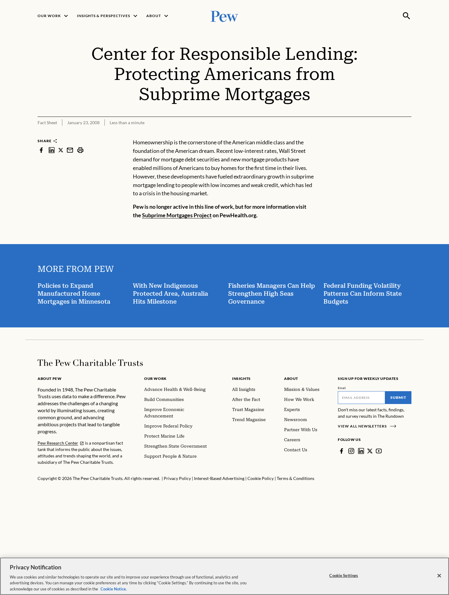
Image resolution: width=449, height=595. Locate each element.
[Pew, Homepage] (224, 15)
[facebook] (41, 150)
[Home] (90, 362)
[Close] (439, 575)
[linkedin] (51, 150)
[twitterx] (60, 150)
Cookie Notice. (113, 588)
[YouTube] (378, 451)
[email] (70, 150)
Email (342, 387)
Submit (398, 397)
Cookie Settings (343, 575)
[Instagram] (351, 451)
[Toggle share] (407, 134)
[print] (80, 150)
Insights (241, 378)
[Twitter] (370, 451)
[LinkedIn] (361, 451)
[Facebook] (341, 451)
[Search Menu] (406, 16)
